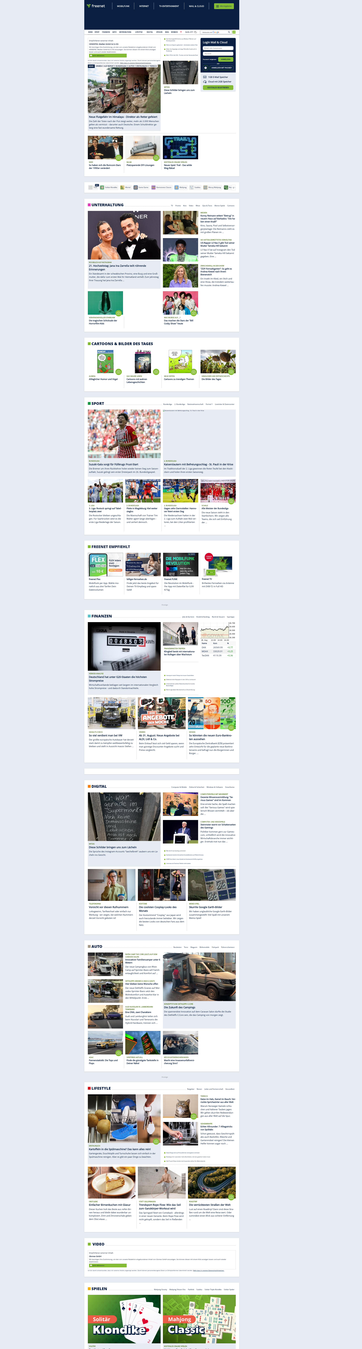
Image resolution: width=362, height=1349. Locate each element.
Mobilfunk (123, 6)
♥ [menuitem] (181, 32)
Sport (97, 403)
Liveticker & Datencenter (225, 404)
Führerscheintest (228, 947)
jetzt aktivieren (98, 55)
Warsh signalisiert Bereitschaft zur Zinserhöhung (180, 690)
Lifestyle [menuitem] (139, 32)
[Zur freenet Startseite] (96, 6)
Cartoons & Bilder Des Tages (122, 343)
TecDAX (205, 655)
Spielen (99, 1288)
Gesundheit (230, 1089)
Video (191, 205)
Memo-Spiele (220, 205)
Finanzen (101, 615)
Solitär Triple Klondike (213, 1289)
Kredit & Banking (203, 616)
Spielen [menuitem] (159, 32)
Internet (144, 6)
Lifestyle (101, 1088)
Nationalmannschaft (195, 404)
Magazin (193, 947)
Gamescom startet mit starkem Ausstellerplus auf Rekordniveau (185, 855)
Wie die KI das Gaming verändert (176, 851)
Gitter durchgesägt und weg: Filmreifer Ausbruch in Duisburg (181, 50)
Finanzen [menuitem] (106, 32)
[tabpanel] (124, 95)
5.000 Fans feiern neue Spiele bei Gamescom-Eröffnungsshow (184, 859)
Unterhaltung (107, 204)
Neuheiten (178, 947)
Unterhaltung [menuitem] (125, 32)
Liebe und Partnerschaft (213, 1089)
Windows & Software (215, 787)
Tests (186, 947)
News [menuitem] (90, 32)
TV (172, 205)
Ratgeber (190, 1089)
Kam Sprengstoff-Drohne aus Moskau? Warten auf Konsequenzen (181, 40)
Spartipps (231, 616)
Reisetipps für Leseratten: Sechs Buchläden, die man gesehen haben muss (188, 1157)
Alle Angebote (225, 6)
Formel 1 (209, 404)
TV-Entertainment (169, 6)
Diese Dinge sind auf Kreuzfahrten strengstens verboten (183, 1153)
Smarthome (230, 787)
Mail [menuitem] (167, 32)
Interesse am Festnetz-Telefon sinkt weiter (178, 863)
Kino (185, 205)
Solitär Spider (229, 1289)
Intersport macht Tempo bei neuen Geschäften (180, 675)
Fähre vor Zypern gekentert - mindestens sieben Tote (182, 45)
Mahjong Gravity (160, 1289)
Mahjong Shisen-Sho (177, 1289)
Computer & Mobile (179, 787)
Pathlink (191, 1289)
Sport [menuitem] (97, 32)
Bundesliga (167, 404)
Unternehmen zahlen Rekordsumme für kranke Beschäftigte (180, 684)
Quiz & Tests (207, 205)
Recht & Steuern (218, 616)
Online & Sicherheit (196, 787)
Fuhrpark (215, 947)
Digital (99, 786)
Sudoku (199, 1289)
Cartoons (231, 205)
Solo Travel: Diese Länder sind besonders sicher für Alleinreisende (185, 1161)
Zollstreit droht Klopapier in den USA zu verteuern (181, 679)
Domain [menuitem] (174, 32)
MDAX (205, 651)
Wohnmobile (204, 947)
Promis (178, 205)
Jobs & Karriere (188, 616)
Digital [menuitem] (150, 32)
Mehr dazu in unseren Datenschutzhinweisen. (135, 63)
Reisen (199, 1089)
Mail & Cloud (196, 6)
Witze (198, 205)
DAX (204, 647)
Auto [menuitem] (114, 32)
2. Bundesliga (179, 404)
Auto (96, 946)
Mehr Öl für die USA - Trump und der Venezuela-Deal (182, 55)
